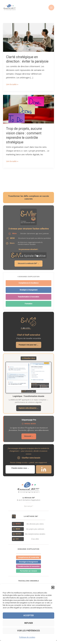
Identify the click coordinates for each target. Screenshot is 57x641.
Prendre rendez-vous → (20, 468)
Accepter (28, 615)
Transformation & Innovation (28, 297)
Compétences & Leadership (28, 557)
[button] (52, 587)
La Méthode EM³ (31, 516)
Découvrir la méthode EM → (28, 263)
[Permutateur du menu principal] (51, 7)
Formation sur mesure (28, 571)
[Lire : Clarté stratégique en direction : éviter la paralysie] (28, 37)
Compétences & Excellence (28, 283)
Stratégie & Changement (28, 290)
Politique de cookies (27, 637)
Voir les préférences (28, 630)
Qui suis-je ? (28, 506)
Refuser (28, 623)
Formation (28, 304)
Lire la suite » (12, 84)
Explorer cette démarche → (28, 408)
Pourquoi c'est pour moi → (28, 345)
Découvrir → (28, 436)
